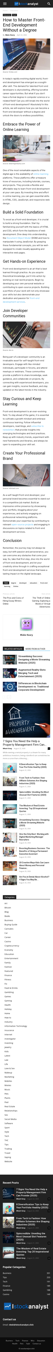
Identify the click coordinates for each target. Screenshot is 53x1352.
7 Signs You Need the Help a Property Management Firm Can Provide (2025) (31, 1192)
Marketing (9, 1076)
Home (5, 10)
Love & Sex (10, 1068)
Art (6, 903)
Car (6, 933)
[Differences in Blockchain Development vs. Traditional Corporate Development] (10, 687)
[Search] (49, 4)
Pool (6, 1102)
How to (8, 1017)
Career (8, 937)
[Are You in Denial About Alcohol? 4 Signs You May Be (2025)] (10, 880)
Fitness (8, 979)
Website (8, 1161)
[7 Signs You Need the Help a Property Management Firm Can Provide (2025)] (26, 720)
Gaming (8, 1000)
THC (6, 1140)
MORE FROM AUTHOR (35, 649)
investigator (10, 1038)
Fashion (8, 966)
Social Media (11, 1119)
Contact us (37, 1343)
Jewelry (8, 1047)
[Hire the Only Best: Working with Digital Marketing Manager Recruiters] (10, 837)
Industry (8, 1021)
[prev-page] (4, 697)
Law (6, 1060)
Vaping (8, 1157)
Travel (7, 1153)
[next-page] (9, 697)
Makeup (8, 1072)
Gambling (9, 992)
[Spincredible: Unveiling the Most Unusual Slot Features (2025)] (10, 795)
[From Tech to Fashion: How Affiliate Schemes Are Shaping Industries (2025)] (10, 781)
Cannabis (9, 928)
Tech (14, 15)
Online (15, 586)
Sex (6, 1115)
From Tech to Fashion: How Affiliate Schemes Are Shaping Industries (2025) (33, 781)
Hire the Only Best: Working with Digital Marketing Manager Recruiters (34, 837)
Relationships (11, 1110)
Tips (6, 1144)
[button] (4, 4)
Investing (9, 1043)
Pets (6, 1093)
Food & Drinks (11, 988)
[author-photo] (26, 631)
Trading (8, 1148)
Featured (9, 971)
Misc (32, 1340)
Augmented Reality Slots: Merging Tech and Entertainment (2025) (32, 673)
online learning (40, 174)
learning (7, 586)
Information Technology (16, 1026)
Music (7, 1089)
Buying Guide (11, 924)
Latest (7, 1055)
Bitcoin (8, 907)
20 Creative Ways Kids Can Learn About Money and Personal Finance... (34, 865)
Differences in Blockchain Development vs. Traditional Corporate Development (33, 686)
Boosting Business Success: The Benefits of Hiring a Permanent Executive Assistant (34, 851)
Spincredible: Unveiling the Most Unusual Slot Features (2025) (31, 1236)
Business (9, 920)
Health (8, 1005)
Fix (6, 983)
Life (6, 1064)
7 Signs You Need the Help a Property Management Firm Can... (24, 742)
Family (8, 962)
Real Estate (10, 1106)
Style (7, 1131)
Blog (7, 911)
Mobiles (8, 1081)
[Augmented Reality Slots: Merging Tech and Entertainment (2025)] (10, 673)
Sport (7, 1127)
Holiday (8, 1009)
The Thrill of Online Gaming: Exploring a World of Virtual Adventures (41, 602)
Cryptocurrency (12, 945)
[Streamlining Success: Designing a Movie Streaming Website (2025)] (10, 659)
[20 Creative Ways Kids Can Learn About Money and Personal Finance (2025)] (10, 866)
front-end (43, 583)
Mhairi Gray (7, 748)
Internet (8, 1034)
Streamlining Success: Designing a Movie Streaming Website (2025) (34, 659)
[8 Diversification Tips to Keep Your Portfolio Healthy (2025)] (10, 768)
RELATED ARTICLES (13, 649)
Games (8, 996)
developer (23, 583)
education (33, 583)
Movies (8, 1085)
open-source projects (22, 524)
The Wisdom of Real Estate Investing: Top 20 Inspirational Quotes (33, 808)
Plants (7, 1098)
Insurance (9, 1030)
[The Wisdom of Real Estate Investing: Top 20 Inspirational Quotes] (10, 809)
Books (7, 916)
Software (9, 1123)
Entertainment (11, 958)
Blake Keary (10, 35)
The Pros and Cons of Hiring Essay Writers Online (13, 601)
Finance (8, 975)
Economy (9, 950)
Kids (7, 1051)
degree (13, 583)
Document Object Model (19, 238)
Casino (8, 941)
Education (14, 10)
